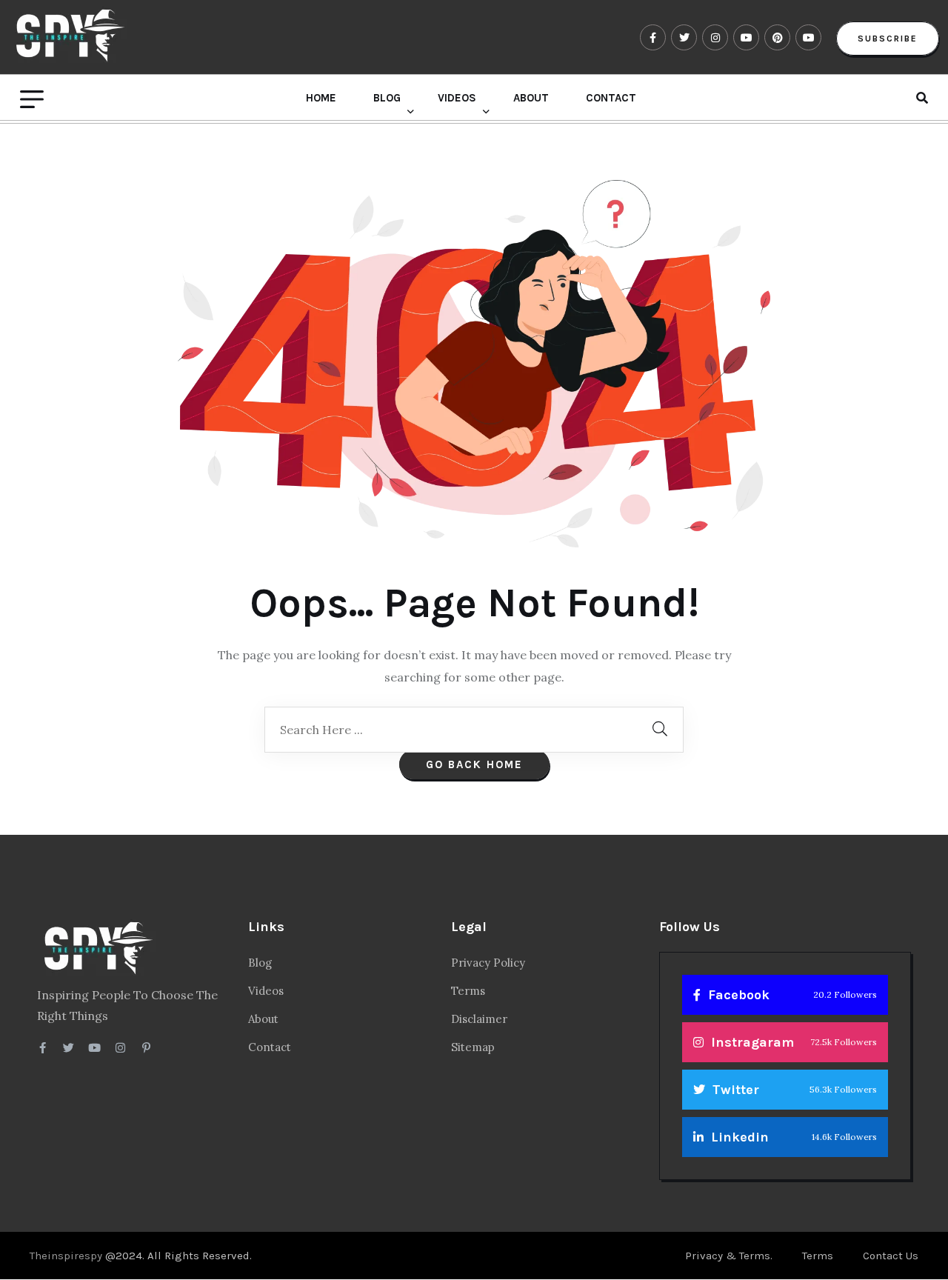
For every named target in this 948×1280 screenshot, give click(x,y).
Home (321, 97)
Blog (387, 97)
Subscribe (888, 38)
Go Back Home (474, 764)
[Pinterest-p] (146, 1047)
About (531, 97)
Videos (457, 97)
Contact (611, 97)
